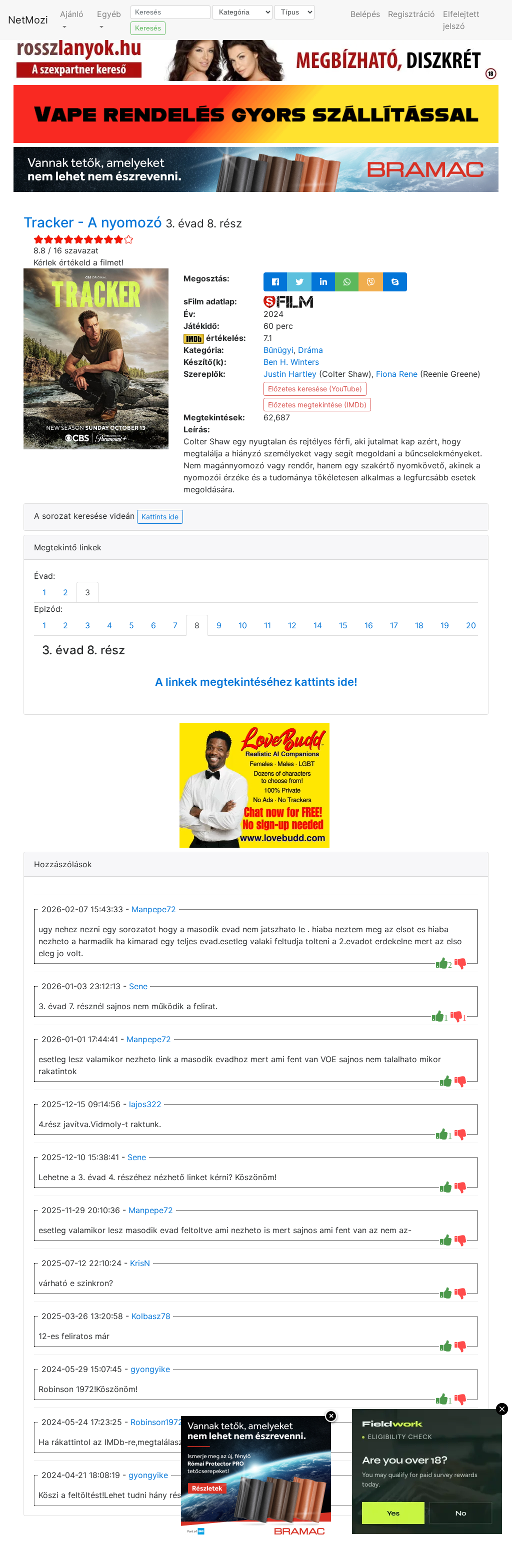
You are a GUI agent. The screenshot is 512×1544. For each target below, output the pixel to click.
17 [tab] (394, 625)
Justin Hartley (290, 374)
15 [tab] (343, 625)
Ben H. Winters (291, 362)
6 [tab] (153, 625)
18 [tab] (419, 625)
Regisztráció (411, 14)
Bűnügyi (279, 350)
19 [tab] (444, 625)
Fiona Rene (397, 374)
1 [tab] (44, 592)
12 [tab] (292, 625)
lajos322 (145, 1104)
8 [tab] (197, 625)
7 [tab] (175, 625)
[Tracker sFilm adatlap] (288, 301)
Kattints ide (160, 516)
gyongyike (150, 1369)
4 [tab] (109, 625)
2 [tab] (65, 592)
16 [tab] (368, 625)
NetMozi (28, 20)
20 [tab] (471, 625)
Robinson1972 (156, 1422)
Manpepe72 (154, 909)
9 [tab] (219, 625)
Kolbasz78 (151, 1316)
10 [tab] (242, 625)
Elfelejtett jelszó (461, 20)
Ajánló (72, 14)
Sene (138, 986)
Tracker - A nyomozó (95, 222)
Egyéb (109, 14)
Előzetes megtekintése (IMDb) (317, 404)
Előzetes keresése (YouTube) (315, 388)
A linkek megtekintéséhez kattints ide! (256, 681)
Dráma (310, 350)
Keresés (148, 28)
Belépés (365, 14)
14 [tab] (318, 625)
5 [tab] (131, 625)
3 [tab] (87, 592)
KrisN (140, 1263)
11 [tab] (267, 625)
